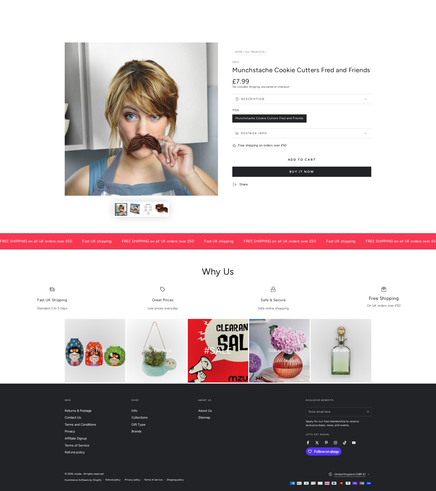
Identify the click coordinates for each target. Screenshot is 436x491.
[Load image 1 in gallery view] (121, 209)
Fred (235, 62)
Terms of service (153, 479)
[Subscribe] (369, 411)
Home (239, 52)
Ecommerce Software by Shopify (83, 480)
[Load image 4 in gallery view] (162, 209)
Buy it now (302, 172)
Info (134, 411)
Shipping (254, 86)
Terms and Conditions (80, 424)
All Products (255, 52)
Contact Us (73, 417)
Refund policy (75, 452)
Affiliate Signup (76, 438)
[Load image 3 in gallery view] (148, 209)
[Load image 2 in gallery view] (135, 209)
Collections (139, 417)
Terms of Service (77, 445)
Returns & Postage (78, 411)
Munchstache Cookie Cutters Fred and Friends (269, 119)
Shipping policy (175, 479)
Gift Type (138, 424)
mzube (78, 473)
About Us (205, 411)
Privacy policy (132, 479)
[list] (218, 299)
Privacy (70, 431)
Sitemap (204, 417)
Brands (136, 431)
